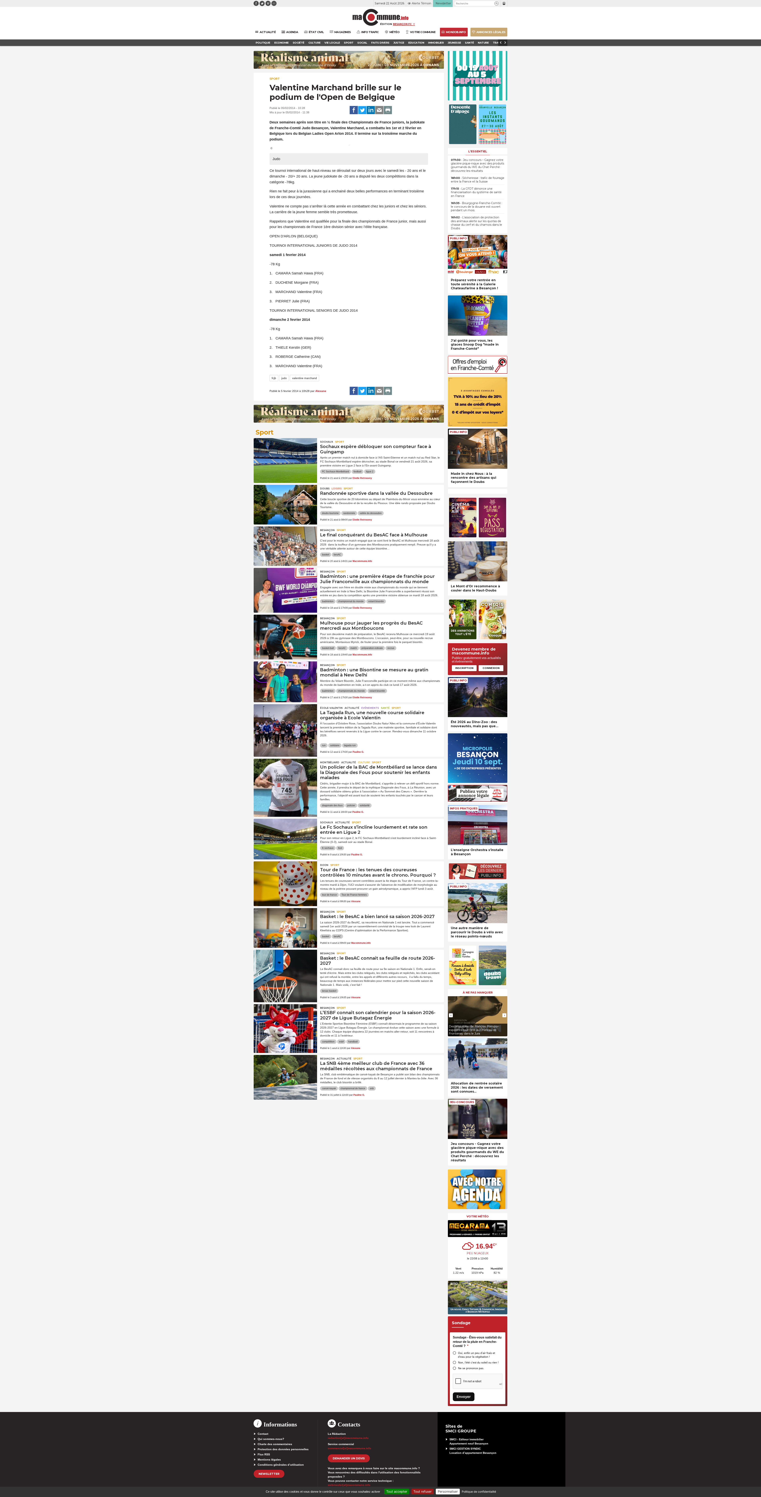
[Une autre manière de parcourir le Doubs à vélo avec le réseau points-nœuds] (477, 903)
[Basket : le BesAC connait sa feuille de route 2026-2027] (285, 967)
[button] (496, 3)
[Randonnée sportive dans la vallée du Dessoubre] (285, 503)
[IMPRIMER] (388, 110)
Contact (263, 1433)
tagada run (350, 745)
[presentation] (451, 1015)
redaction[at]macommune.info (348, 1438)
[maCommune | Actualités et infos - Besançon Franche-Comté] (380, 17)
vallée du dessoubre (371, 513)
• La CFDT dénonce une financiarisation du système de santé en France (476, 192)
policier (351, 805)
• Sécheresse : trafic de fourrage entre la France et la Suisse (477, 179)
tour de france (329, 894)
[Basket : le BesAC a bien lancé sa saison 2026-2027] (285, 926)
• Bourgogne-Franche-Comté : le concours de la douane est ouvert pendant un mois (476, 206)
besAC (337, 554)
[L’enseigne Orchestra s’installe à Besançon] (477, 825)
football (357, 471)
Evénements (370, 707)
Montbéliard (329, 762)
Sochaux (326, 441)
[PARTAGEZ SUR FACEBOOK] (354, 110)
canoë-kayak (329, 1088)
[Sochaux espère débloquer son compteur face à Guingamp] (285, 456)
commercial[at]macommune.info (349, 1448)
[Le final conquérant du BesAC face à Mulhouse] (285, 544)
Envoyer (464, 1397)
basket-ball (328, 648)
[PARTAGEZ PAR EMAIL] (379, 110)
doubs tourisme (330, 513)
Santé (385, 707)
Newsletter (269, 1474)
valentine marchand (304, 378)
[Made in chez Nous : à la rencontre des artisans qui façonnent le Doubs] (477, 449)
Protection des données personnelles (283, 1449)
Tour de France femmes (354, 894)
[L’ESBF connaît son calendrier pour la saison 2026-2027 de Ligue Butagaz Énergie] (285, 1022)
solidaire (334, 745)
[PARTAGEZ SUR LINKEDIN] (371, 110)
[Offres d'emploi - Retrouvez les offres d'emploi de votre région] (477, 372)
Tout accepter (396, 1491)
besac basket (329, 991)
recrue (390, 648)
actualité (352, 707)
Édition (386, 24)
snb (372, 1088)
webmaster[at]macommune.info (349, 1484)
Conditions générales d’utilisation (281, 1464)
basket (325, 554)
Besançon (327, 530)
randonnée (349, 513)
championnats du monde (351, 691)
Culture (364, 762)
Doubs (325, 488)
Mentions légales (269, 1459)
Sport (275, 78)
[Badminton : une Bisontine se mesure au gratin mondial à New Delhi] (285, 679)
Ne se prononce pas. (471, 1368)
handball (353, 1041)
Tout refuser (422, 1491)
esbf (341, 1041)
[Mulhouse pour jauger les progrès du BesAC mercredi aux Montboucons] (285, 632)
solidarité (365, 805)
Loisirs (337, 488)
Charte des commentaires (275, 1444)
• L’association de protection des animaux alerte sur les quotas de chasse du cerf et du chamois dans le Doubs (476, 223)
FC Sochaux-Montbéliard (335, 471)
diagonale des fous (332, 805)
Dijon (324, 865)
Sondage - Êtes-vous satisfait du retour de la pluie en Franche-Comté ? (477, 1342)
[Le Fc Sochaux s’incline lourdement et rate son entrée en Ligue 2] (285, 836)
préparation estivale (372, 648)
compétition (328, 1041)
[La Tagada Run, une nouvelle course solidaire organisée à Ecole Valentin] (285, 722)
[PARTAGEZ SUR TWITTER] (362, 110)
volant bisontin (376, 601)
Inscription (464, 668)
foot (340, 848)
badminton (328, 601)
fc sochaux (328, 848)
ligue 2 (369, 471)
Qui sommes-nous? (271, 1439)
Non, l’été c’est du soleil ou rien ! (478, 1362)
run (324, 745)
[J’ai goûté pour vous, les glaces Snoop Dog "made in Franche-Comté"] (477, 315)
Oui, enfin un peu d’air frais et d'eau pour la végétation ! (476, 1354)
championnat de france (352, 1088)
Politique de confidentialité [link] (479, 1491)
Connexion (491, 668)
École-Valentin (331, 707)
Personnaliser (448, 1491)
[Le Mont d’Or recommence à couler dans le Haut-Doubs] (477, 561)
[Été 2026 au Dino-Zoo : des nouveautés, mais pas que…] (477, 697)
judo (284, 378)
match (353, 648)
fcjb (274, 378)
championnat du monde (351, 601)
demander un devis (349, 1458)
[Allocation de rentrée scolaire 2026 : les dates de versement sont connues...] (477, 1058)
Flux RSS (264, 1454)
